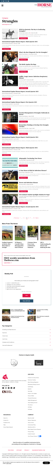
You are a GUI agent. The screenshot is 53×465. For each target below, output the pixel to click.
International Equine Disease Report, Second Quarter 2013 (20, 207)
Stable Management (32, 400)
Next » (37, 218)
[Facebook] (11, 388)
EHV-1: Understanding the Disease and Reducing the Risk (18, 310)
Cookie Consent (31, 433)
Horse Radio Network (8, 427)
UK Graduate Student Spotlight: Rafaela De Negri (34, 194)
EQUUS (29, 389)
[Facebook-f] (1, 1)
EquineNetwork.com (38, 450)
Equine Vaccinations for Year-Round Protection (17, 317)
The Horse (30, 404)
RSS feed (11, 450)
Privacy (26, 450)
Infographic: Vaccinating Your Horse (30, 158)
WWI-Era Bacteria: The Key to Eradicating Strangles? (32, 30)
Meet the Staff (31, 418)
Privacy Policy (31, 431)
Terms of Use (31, 422)
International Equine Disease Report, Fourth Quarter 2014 (20, 137)
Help (4, 424)
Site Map (19, 450)
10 (34, 218)
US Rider (30, 407)
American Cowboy (32, 379)
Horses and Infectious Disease (28, 182)
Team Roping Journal (32, 402)
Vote (26, 295)
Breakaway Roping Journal (34, 384)
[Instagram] (6, 1)
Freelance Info (6, 422)
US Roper (30, 409)
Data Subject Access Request (34, 429)
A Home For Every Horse (33, 377)
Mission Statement (32, 420)
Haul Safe (30, 391)
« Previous (16, 218)
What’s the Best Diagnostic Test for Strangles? (33, 52)
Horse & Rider (31, 395)
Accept (46, 462)
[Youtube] (3, 388)
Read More (23, 38)
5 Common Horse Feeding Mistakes (42, 310)
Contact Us (5, 420)
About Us (5, 418)
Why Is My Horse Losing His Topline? (43, 317)
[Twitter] (3, 1)
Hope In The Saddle (32, 393)
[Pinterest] (9, 388)
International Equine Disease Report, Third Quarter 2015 (20, 41)
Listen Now (23, 88)
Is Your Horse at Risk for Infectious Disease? (33, 170)
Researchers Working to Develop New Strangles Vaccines (34, 125)
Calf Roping (30, 386)
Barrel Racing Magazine (33, 382)
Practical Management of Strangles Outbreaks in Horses (34, 113)
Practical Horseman (32, 398)
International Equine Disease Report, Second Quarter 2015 (20, 91)
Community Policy (32, 424)
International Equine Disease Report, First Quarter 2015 (19, 102)
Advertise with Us (31, 427)
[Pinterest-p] (5, 1)
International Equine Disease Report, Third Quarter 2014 (20, 148)
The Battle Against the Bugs (27, 64)
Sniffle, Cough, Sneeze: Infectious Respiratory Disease (33, 77)
